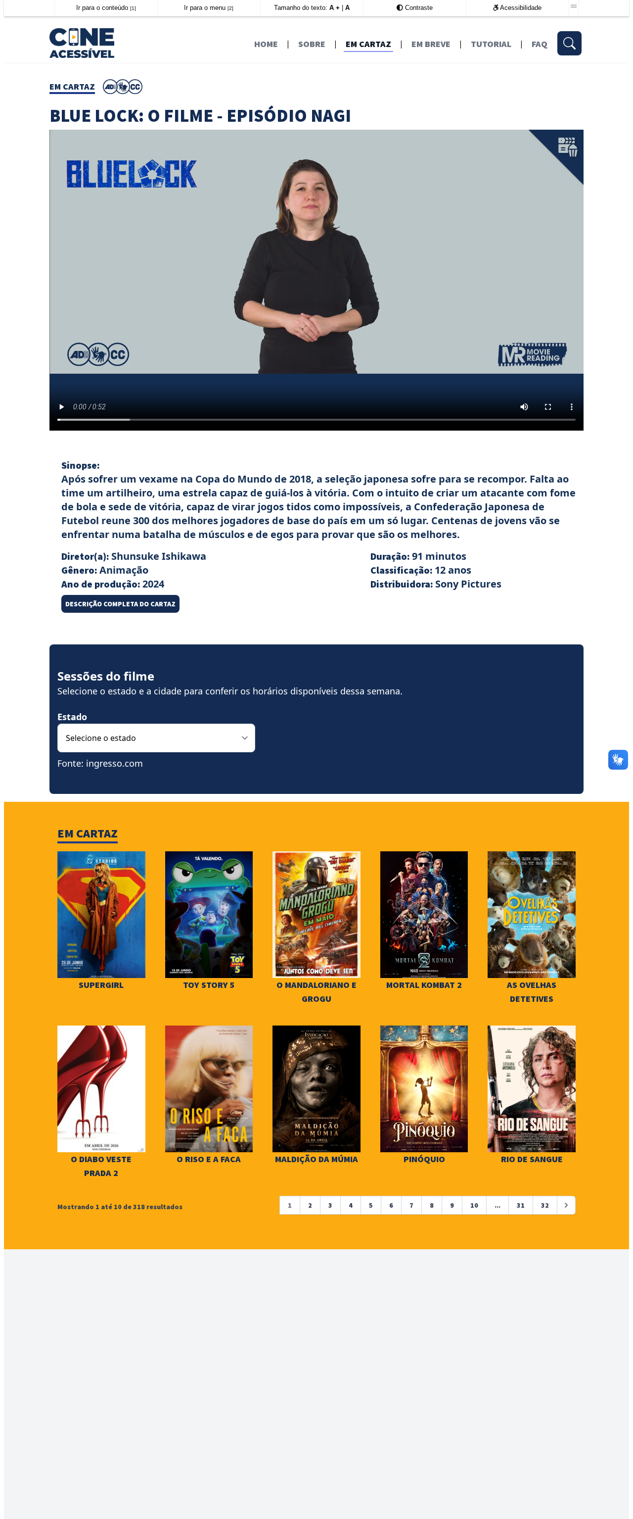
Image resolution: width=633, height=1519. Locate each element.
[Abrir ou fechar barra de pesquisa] (569, 43)
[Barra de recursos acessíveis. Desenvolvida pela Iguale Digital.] (573, 6)
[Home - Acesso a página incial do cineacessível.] (114, 42)
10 (474, 1205)
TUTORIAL (491, 43)
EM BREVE (431, 43)
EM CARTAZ (368, 43)
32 (545, 1205)
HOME (266, 43)
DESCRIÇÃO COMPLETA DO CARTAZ (120, 603)
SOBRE (311, 43)
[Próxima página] (566, 1205)
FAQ (539, 43)
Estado (72, 717)
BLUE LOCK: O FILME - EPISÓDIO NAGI (200, 116)
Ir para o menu (208, 7)
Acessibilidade (520, 7)
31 (521, 1205)
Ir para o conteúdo (106, 7)
